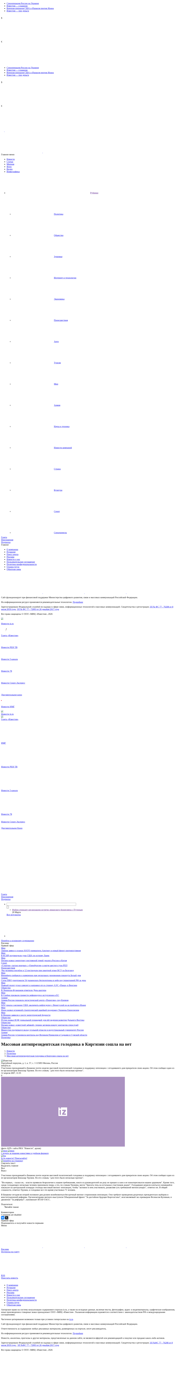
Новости (11, 159)
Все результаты (14, 915)
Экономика (59, 299)
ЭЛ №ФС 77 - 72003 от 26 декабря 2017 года (38, 1345)
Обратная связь (14, 569)
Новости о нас (13, 559)
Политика (58, 214)
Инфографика (13, 171)
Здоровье (58, 256)
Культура (58, 490)
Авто (56, 341)
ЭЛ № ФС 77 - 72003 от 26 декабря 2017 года (38, 609)
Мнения (10, 164)
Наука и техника (61, 426)
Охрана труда (13, 567)
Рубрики (94, 193)
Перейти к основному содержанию (17, 940)
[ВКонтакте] (2, 1217)
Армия (57, 405)
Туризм (57, 363)
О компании (12, 549)
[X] (6, 1217)
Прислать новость (9, 1278)
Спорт (57, 511)
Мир (56, 384)
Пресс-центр (12, 554)
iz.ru (71, 1319)
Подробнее (78, 602)
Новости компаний (63, 447)
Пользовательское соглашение (21, 562)
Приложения (7, 540)
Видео (10, 169)
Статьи (10, 162)
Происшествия (61, 320)
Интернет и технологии (65, 278)
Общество (58, 235)
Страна (57, 469)
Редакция (11, 552)
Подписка (5, 542)
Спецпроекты (60, 532)
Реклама (10, 557)
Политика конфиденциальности (22, 564)
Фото (9, 166)
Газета (4, 537)
